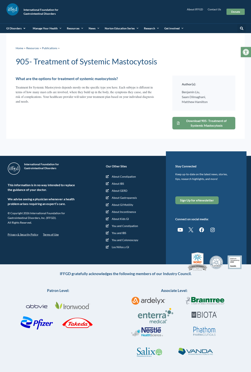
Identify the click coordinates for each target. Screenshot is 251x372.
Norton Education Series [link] (120, 28)
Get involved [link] (172, 28)
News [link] (92, 28)
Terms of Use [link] (51, 234)
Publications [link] (49, 48)
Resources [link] (73, 28)
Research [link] (149, 28)
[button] (241, 28)
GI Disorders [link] (14, 28)
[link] (246, 52)
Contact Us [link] (214, 9)
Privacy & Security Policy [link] (23, 234)
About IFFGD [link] (195, 9)
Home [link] (19, 48)
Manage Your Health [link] (45, 28)
